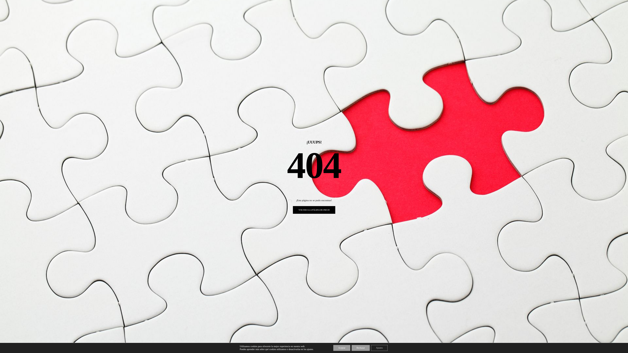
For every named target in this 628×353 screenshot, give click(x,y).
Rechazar (361, 348)
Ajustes (379, 348)
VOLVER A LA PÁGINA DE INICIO (314, 210)
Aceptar (341, 348)
